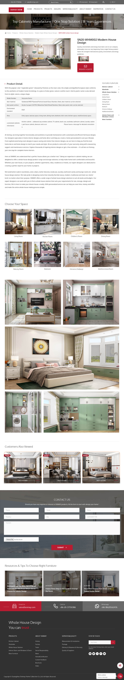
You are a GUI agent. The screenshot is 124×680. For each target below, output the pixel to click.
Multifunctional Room (107, 111)
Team (37, 647)
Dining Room (105, 102)
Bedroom (104, 106)
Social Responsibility (41, 650)
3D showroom (93, 2)
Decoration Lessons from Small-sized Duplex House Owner (97, 590)
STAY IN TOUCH (94, 636)
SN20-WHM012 (23, 480)
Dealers (57, 9)
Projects (48, 9)
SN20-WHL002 (62, 480)
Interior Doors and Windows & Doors (108, 116)
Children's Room (106, 99)
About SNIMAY (85, 9)
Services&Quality (70, 9)
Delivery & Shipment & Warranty (72, 647)
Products (38, 9)
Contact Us (110, 9)
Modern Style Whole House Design (46, 33)
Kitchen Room (106, 97)
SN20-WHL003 (101, 480)
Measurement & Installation (70, 641)
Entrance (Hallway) (107, 109)
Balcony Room (106, 104)
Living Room (105, 94)
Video (37, 666)
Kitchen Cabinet (107, 87)
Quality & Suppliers (68, 650)
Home (29, 9)
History (37, 641)
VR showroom (82, 2)
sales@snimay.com (27, 607)
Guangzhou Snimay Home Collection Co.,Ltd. (27, 676)
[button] (118, 468)
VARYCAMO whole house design (69, 33)
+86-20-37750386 (15, 2)
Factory (37, 644)
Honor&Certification (41, 656)
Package (64, 644)
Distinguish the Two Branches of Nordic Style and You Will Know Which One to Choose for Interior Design (21, 588)
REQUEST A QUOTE (85, 69)
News (37, 653)
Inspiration (98, 9)
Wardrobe (105, 89)
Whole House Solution (26, 33)
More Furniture (107, 119)
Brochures (38, 663)
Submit (60, 547)
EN (113, 2)
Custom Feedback (40, 660)
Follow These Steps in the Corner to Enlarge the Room (62, 590)
